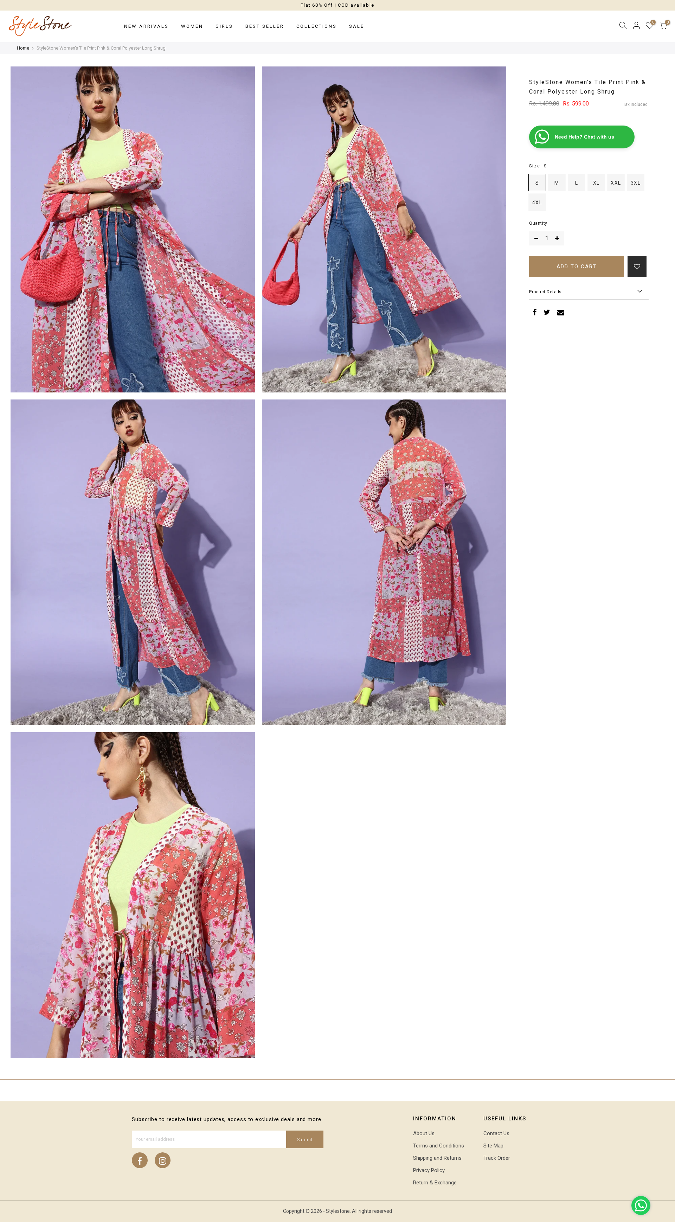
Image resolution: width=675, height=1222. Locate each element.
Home (23, 48)
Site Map (493, 1146)
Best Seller (264, 26)
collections (316, 26)
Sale (356, 26)
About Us (424, 1133)
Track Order (496, 1158)
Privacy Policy (429, 1170)
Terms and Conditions (438, 1146)
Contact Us (496, 1133)
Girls (224, 26)
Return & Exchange (435, 1182)
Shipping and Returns (437, 1158)
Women (192, 26)
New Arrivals (146, 26)
